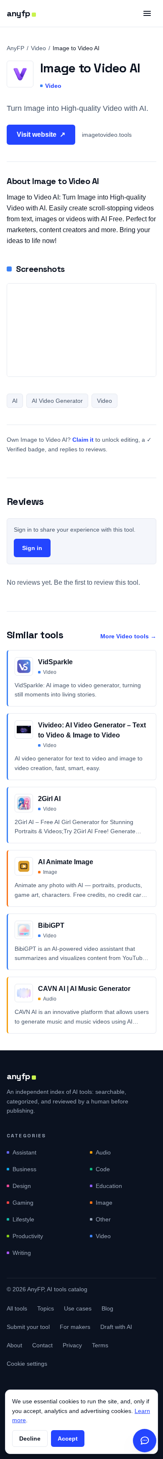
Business (24, 1169)
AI (15, 400)
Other (103, 1219)
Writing (22, 1252)
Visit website (41, 134)
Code (103, 1169)
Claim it (83, 439)
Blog (107, 1308)
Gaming (23, 1202)
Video (38, 48)
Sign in (32, 548)
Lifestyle (23, 1219)
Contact (42, 1345)
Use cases (78, 1308)
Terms (100, 1345)
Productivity (28, 1236)
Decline (30, 1438)
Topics (45, 1308)
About (14, 1345)
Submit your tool (28, 1326)
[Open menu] (147, 13)
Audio (103, 1152)
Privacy (72, 1345)
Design (22, 1186)
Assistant (24, 1152)
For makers (75, 1326)
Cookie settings (27, 1363)
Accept (68, 1438)
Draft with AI (116, 1326)
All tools (17, 1308)
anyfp (18, 13)
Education (109, 1186)
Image (104, 1202)
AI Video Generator (57, 400)
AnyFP (15, 48)
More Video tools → (128, 636)
